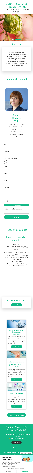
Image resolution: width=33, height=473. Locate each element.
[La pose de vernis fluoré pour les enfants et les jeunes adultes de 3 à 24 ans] (16, 354)
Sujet (5, 180)
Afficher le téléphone (17, 438)
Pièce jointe (12, 202)
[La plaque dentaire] (16, 387)
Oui (7, 161)
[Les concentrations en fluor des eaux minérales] (16, 324)
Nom (5, 144)
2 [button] (13, 39)
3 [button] (18, 39)
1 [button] (12, 39)
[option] (16, 27)
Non (7, 163)
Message (6, 188)
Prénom (6, 151)
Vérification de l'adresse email (13, 209)
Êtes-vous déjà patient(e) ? (12, 158)
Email (5, 173)
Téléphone (7, 166)
